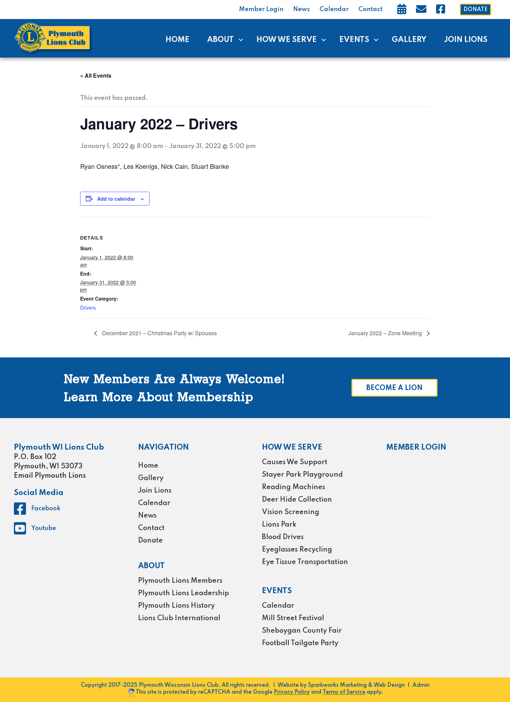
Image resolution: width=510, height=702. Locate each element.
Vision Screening (290, 512)
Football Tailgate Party (300, 643)
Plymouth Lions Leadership (183, 593)
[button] (240, 40)
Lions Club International (179, 618)
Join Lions (154, 490)
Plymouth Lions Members (180, 581)
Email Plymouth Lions (50, 476)
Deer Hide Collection (297, 499)
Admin (421, 685)
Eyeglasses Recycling (297, 549)
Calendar (334, 9)
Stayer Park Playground (302, 474)
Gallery (150, 478)
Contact (370, 9)
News (301, 9)
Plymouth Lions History (176, 606)
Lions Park (279, 524)
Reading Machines (293, 487)
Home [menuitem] (177, 40)
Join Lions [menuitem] (465, 40)
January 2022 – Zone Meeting (385, 333)
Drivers (88, 307)
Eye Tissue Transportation (305, 562)
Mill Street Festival (293, 618)
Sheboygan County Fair (302, 630)
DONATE (475, 9)
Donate (150, 540)
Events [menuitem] (354, 40)
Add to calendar (116, 198)
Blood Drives (283, 537)
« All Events (95, 75)
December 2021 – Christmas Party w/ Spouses (159, 333)
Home (148, 465)
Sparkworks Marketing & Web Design (356, 685)
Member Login (261, 9)
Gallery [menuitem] (409, 40)
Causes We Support (294, 462)
